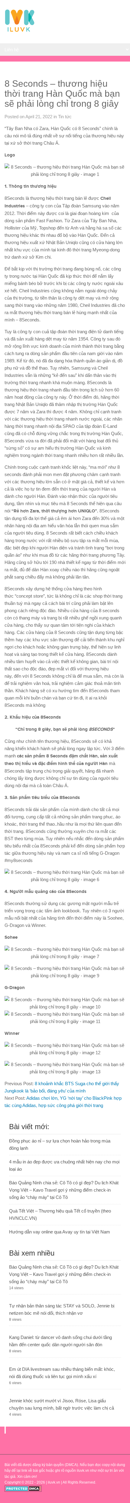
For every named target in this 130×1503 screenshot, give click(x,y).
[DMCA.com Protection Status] (23, 1490)
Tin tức (65, 116)
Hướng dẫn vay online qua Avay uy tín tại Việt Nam (59, 1231)
